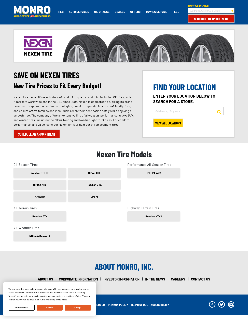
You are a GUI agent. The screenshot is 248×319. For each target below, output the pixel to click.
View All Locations (168, 123)
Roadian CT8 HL (40, 172)
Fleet (176, 11)
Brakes (120, 11)
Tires (60, 11)
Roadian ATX (39, 216)
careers (178, 279)
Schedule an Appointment (211, 19)
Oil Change (101, 11)
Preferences (21, 308)
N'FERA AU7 (154, 172)
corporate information (78, 279)
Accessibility (159, 304)
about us (45, 279)
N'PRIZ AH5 (40, 184)
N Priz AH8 (94, 172)
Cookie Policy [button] (75, 296)
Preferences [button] (61, 300)
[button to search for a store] (232, 11)
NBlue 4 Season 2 (39, 236)
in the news (155, 279)
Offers (135, 11)
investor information (122, 279)
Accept (77, 308)
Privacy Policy (118, 304)
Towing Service (156, 11)
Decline (49, 308)
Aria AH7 (40, 196)
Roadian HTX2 (153, 216)
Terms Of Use (139, 304)
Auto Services (79, 11)
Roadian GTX (94, 184)
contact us (200, 279)
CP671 (94, 196)
